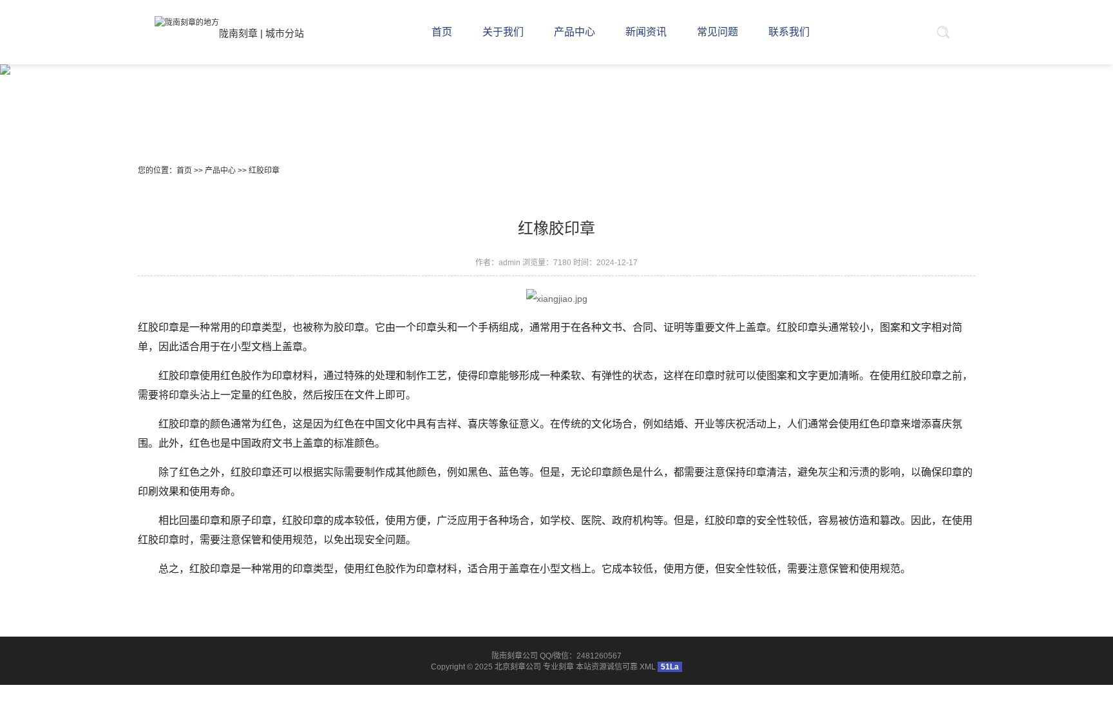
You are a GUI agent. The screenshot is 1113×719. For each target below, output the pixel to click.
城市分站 (284, 33)
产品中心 (220, 170)
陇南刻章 (238, 33)
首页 (184, 170)
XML (648, 666)
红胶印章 (264, 170)
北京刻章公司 (518, 666)
